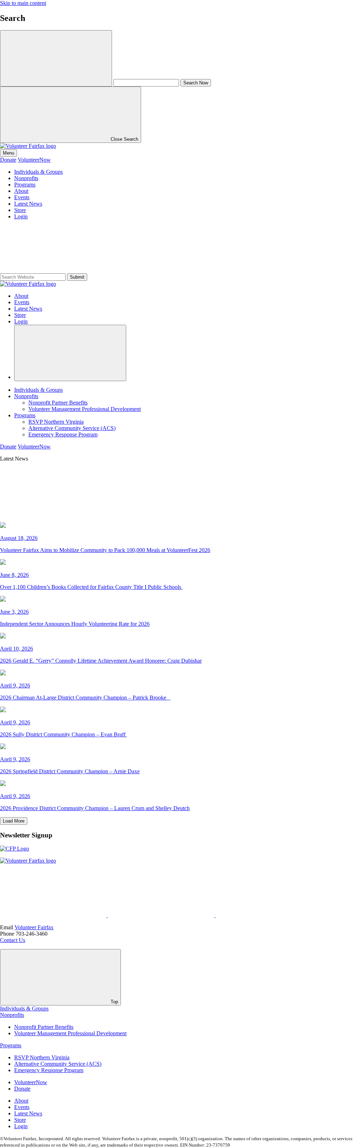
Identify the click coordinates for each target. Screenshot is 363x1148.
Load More (13, 821)
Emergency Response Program (62, 434)
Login (21, 216)
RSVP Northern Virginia (56, 422)
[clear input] (56, 58)
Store (20, 210)
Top (113, 1001)
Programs (24, 185)
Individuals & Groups (38, 172)
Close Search (123, 139)
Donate (8, 160)
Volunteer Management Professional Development (84, 409)
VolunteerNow (34, 160)
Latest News (28, 204)
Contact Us (12, 940)
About (21, 191)
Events (21, 197)
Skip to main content (23, 3)
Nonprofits (26, 178)
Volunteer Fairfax (34, 927)
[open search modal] (70, 353)
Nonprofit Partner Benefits (58, 403)
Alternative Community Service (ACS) (72, 428)
